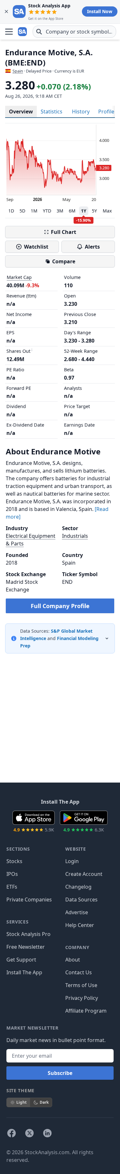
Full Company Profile (60, 606)
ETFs (11, 886)
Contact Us (78, 972)
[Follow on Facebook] (11, 1133)
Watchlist (36, 246)
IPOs (12, 873)
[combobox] (74, 32)
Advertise (76, 912)
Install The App (24, 972)
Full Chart (63, 232)
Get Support (21, 959)
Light (21, 1102)
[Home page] (23, 32)
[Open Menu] (9, 32)
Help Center (79, 925)
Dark (44, 1102)
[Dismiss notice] (6, 11)
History (81, 111)
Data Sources (81, 899)
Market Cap (19, 277)
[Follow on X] (29, 1133)
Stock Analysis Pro (28, 934)
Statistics (51, 111)
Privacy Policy (81, 997)
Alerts (92, 246)
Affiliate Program (86, 1010)
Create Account (83, 873)
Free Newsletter (25, 946)
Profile (106, 111)
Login (72, 861)
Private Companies (29, 899)
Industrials (75, 535)
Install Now (99, 11)
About (72, 959)
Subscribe (60, 1073)
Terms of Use (81, 985)
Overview (21, 111)
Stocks (14, 861)
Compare (63, 261)
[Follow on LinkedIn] (47, 1133)
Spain (17, 71)
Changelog (78, 886)
